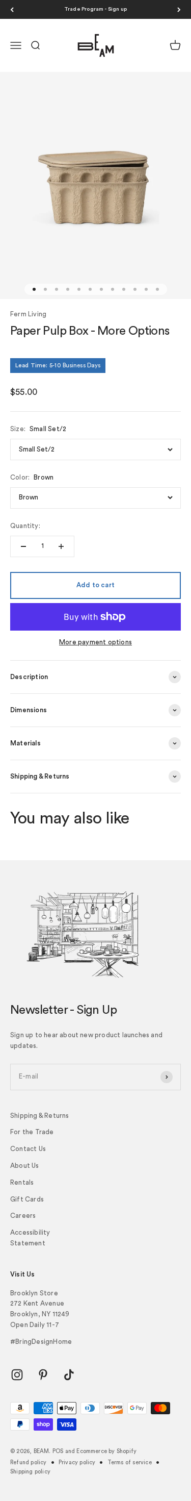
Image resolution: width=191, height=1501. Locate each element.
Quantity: (25, 525)
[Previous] (12, 9)
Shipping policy (30, 1471)
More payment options (95, 642)
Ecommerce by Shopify (106, 1451)
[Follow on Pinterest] (43, 1375)
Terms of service (129, 1462)
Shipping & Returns (39, 1115)
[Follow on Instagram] (17, 1375)
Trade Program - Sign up (95, 9)
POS (58, 1451)
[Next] (179, 9)
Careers (23, 1215)
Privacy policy (77, 1462)
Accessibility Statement (30, 1237)
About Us (24, 1165)
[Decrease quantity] (23, 546)
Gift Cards (27, 1199)
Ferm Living (28, 314)
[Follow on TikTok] (69, 1375)
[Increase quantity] (61, 546)
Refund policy (28, 1462)
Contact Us (28, 1148)
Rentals (22, 1182)
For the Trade (32, 1132)
